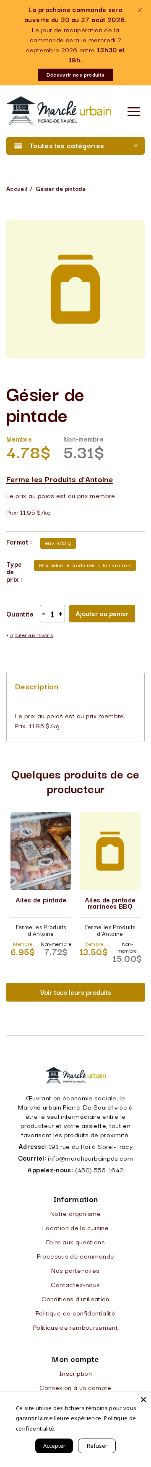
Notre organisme (75, 1213)
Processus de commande (76, 1256)
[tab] (36, 686)
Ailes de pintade (41, 899)
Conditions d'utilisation (75, 1298)
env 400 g (58, 542)
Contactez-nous (75, 1284)
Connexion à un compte (75, 1387)
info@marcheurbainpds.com (90, 1158)
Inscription (75, 1373)
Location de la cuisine (75, 1227)
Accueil (16, 188)
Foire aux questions (75, 1241)
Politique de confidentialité (75, 1313)
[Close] (143, 1399)
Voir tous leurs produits (75, 992)
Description (36, 686)
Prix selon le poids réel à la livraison (85, 564)
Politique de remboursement (75, 1327)
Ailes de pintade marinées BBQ (110, 902)
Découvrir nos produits (76, 74)
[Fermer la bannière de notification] (139, 10)
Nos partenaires (75, 1270)
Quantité (20, 614)
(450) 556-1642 (99, 1169)
